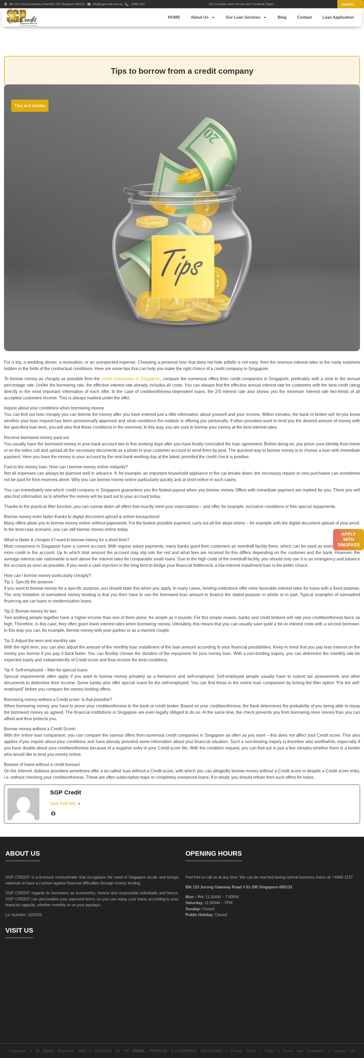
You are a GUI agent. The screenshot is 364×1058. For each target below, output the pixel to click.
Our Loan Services (243, 17)
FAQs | (274, 1051)
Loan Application (338, 17)
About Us (199, 17)
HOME (174, 17)
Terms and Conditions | (308, 1051)
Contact (304, 17)
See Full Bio (63, 803)
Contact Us (344, 1051)
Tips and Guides (29, 105)
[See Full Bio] (79, 803)
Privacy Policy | (247, 1051)
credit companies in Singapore (131, 378)
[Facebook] (53, 813)
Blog (282, 17)
